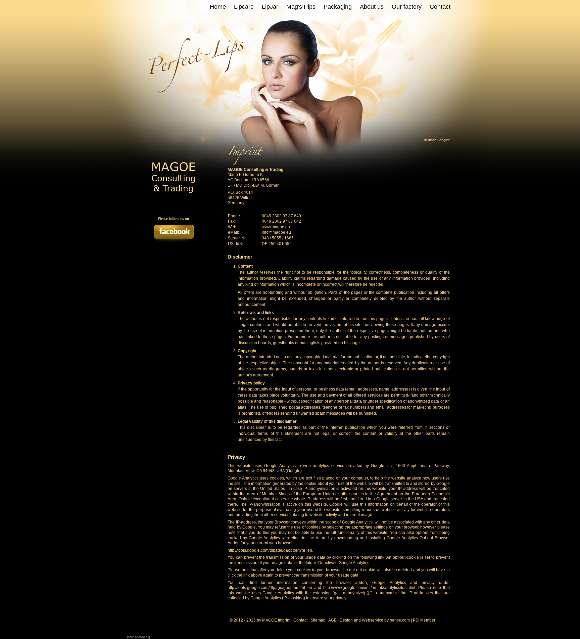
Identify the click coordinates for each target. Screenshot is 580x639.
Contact (440, 6)
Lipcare (244, 6)
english (444, 140)
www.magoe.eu (276, 227)
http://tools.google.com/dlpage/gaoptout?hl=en (270, 550)
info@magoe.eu (276, 232)
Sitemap (318, 620)
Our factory (407, 6)
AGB (332, 620)
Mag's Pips (301, 6)
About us (372, 6)
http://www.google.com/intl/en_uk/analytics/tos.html (369, 587)
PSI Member (424, 620)
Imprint (284, 620)
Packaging (338, 6)
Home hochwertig (138, 637)
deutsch (430, 140)
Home (218, 6)
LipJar (270, 6)
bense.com (400, 620)
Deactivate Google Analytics (343, 562)
